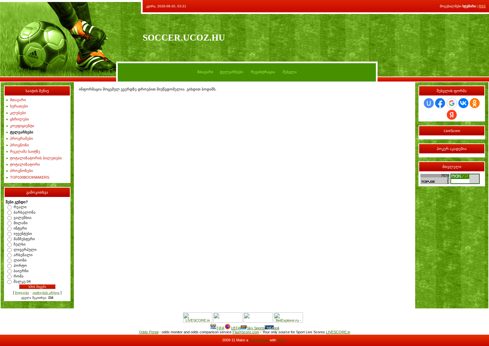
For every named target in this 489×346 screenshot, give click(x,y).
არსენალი (23, 255)
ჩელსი (20, 244)
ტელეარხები (231, 72)
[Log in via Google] (451, 103)
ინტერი (20, 228)
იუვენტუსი (23, 234)
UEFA (235, 328)
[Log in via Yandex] (452, 115)
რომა (19, 276)
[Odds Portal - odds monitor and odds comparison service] (258, 321)
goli (276, 328)
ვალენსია (23, 218)
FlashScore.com (246, 332)
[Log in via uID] (429, 103)
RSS (482, 6)
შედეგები (22, 292)
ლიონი (20, 260)
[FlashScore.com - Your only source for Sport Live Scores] (228, 321)
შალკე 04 (22, 281)
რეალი (20, 207)
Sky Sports (256, 328)
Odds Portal (148, 332)
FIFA (220, 328)
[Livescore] (197, 321)
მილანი (21, 223)
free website (259, 340)
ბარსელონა (25, 212)
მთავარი (205, 72)
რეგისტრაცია (263, 72)
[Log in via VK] (463, 103)
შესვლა (290, 72)
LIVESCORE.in (338, 332)
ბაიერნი (21, 271)
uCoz (281, 340)
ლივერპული (25, 250)
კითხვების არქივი (46, 292)
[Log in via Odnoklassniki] (475, 103)
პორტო (20, 265)
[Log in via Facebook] (440, 103)
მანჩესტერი (24, 239)
